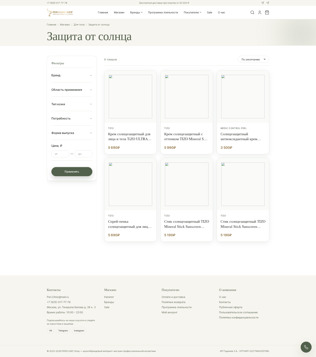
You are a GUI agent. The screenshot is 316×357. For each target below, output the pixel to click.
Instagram (79, 330)
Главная (103, 12)
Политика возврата (173, 302)
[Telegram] (267, 2)
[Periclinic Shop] (60, 12)
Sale (209, 12)
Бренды (135, 12)
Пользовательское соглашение (238, 312)
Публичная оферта (230, 307)
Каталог (109, 296)
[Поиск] (252, 12)
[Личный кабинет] (259, 12)
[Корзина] (267, 12)
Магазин (119, 12)
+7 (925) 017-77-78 (57, 2)
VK (50, 330)
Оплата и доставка (173, 296)
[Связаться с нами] (306, 347)
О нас (221, 12)
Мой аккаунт (169, 312)
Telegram (63, 330)
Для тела (79, 24)
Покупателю (191, 12)
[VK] (262, 2)
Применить (72, 171)
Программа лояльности (163, 12)
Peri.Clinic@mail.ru (58, 296)
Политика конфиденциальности (238, 317)
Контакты (225, 302)
